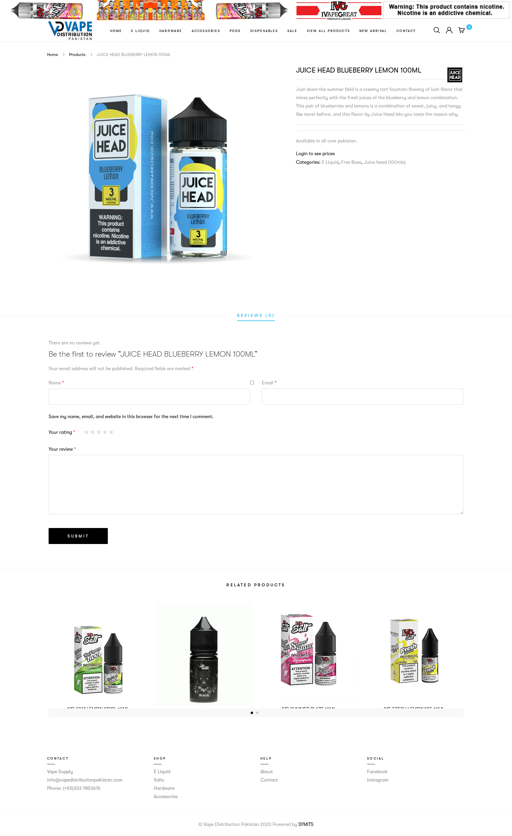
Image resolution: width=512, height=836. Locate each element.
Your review (62, 449)
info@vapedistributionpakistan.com (84, 780)
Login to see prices (315, 153)
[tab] (256, 315)
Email (269, 383)
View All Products (328, 31)
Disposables (264, 31)
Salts (159, 780)
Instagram (377, 780)
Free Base (351, 162)
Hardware (170, 31)
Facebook (377, 771)
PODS (235, 31)
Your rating (62, 432)
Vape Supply (60, 771)
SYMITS (305, 824)
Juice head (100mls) (385, 162)
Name (56, 383)
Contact (406, 31)
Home (116, 31)
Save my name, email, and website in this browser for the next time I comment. (131, 416)
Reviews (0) (256, 315)
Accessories (206, 31)
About (266, 771)
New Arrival (373, 31)
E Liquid (140, 31)
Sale (292, 31)
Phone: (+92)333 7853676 (73, 788)
